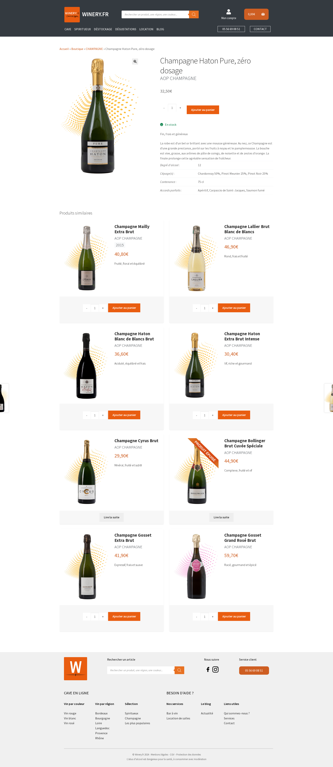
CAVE (68, 29)
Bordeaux (101, 713)
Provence (101, 733)
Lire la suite (111, 517)
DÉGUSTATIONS (125, 29)
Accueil (64, 49)
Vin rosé (69, 723)
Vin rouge (70, 713)
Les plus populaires (137, 723)
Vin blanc (70, 718)
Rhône (99, 738)
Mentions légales (159, 754)
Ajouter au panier (203, 110)
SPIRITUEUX (82, 29)
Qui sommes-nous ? (237, 713)
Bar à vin (172, 713)
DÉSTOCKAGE (103, 29)
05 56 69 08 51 (231, 29)
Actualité (207, 713)
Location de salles (178, 718)
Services (229, 718)
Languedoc (102, 728)
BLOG (160, 29)
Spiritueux (131, 713)
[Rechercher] (194, 14)
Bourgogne (102, 718)
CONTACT (260, 29)
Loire (98, 723)
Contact (229, 723)
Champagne (133, 718)
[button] (135, 61)
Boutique (77, 49)
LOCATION (146, 29)
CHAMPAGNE (94, 49)
